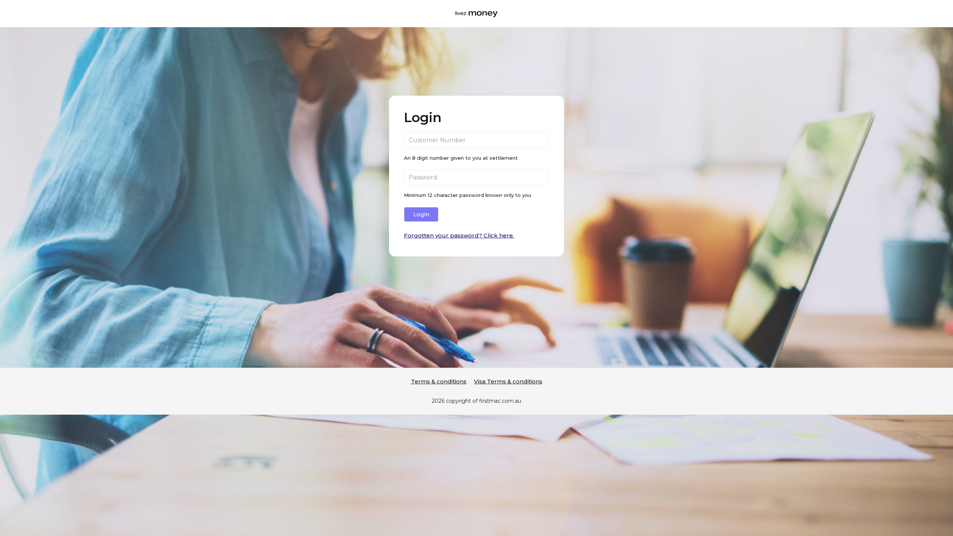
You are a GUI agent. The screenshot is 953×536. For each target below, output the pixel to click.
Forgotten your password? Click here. (459, 235)
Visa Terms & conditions (508, 381)
